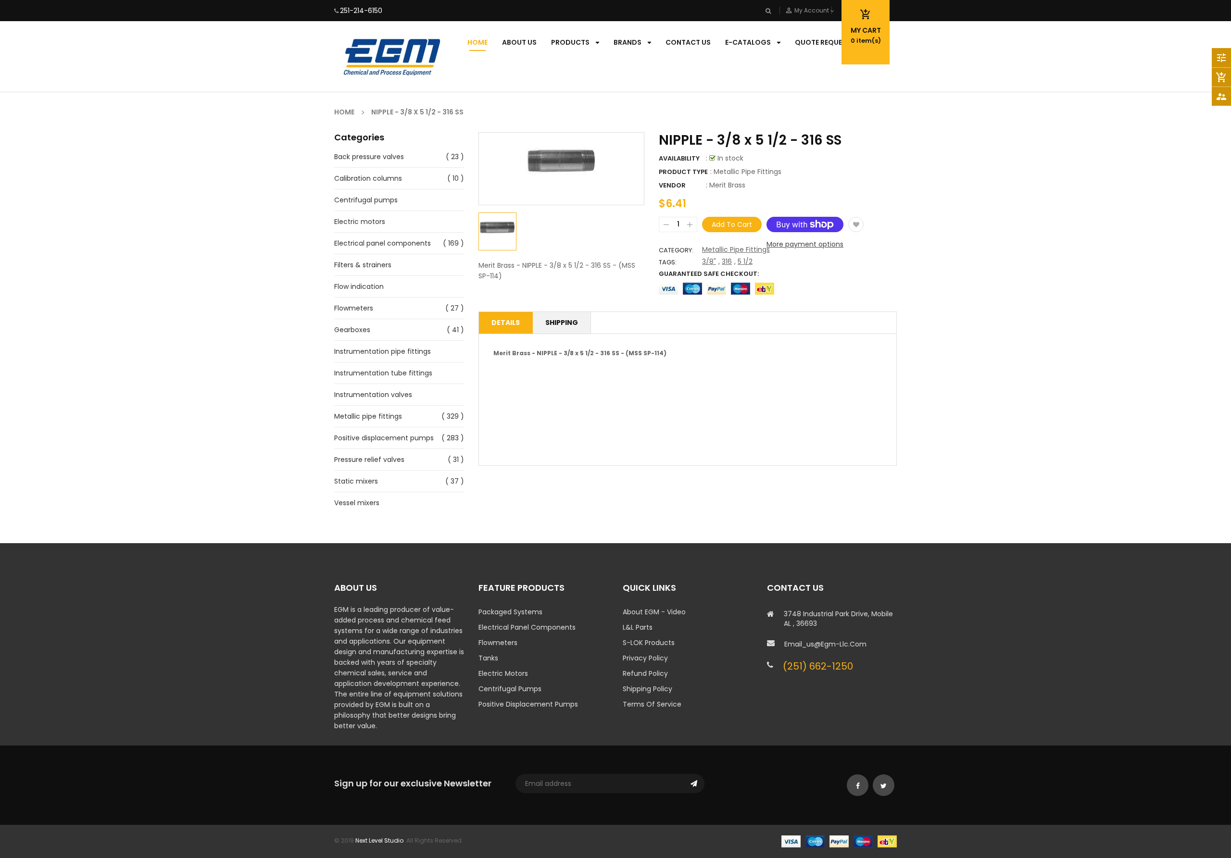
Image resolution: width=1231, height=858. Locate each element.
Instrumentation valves (373, 394)
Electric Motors (503, 673)
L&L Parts (638, 627)
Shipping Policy (647, 689)
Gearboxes (352, 330)
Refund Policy (645, 673)
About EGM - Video (654, 612)
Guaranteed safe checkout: (709, 273)
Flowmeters (353, 308)
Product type (683, 171)
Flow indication (359, 286)
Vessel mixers (356, 503)
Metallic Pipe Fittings (736, 249)
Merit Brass (727, 185)
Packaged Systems (510, 612)
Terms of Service (652, 704)
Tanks (488, 658)
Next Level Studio (379, 840)
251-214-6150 (361, 10)
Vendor (672, 185)
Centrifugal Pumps (509, 689)
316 (727, 261)
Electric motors (359, 221)
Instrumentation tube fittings (383, 373)
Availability (679, 158)
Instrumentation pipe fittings (382, 351)
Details (505, 322)
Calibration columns (368, 178)
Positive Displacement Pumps (528, 704)
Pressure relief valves (369, 459)
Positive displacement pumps (384, 438)
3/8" (709, 261)
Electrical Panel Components (527, 627)
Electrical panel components (382, 243)
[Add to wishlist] (856, 224)
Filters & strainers (362, 265)
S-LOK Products (649, 642)
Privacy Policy (645, 658)
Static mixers (356, 481)
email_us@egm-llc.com (825, 644)
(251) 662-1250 (818, 666)
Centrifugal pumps (366, 200)
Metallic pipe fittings (368, 416)
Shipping (561, 322)
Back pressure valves (369, 157)
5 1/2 (745, 261)
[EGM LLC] (839, 841)
